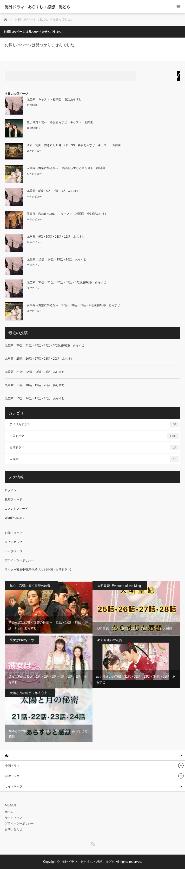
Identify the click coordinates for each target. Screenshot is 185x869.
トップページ (13, 551)
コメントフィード (16, 508)
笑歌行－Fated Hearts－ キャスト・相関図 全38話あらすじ (67, 213)
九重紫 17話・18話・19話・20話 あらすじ (35, 385)
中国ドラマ (93, 436)
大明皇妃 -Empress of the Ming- (119, 586)
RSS (92, 843)
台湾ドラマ (93, 447)
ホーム (9, 812)
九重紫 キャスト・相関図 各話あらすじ (54, 99)
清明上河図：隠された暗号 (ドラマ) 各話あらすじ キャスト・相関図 (75, 145)
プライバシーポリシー (19, 560)
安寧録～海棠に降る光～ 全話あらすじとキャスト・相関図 (67, 168)
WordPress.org (14, 517)
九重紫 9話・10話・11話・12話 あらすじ (56, 236)
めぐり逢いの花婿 (109, 640)
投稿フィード (13, 499)
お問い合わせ (13, 533)
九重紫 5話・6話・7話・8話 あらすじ (53, 191)
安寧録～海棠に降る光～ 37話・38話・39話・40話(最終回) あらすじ (73, 305)
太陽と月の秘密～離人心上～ (30, 693)
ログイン (10, 490)
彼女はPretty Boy (22, 640)
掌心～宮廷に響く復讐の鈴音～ (31, 586)
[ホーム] (92, 755)
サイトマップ (13, 542)
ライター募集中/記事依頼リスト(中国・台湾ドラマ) (38, 569)
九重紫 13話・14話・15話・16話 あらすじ (56, 259)
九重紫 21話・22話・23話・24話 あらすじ (35, 372)
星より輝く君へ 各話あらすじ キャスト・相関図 (60, 122)
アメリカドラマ (93, 424)
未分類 (93, 459)
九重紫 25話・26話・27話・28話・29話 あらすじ (39, 358)
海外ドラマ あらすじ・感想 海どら (37, 7)
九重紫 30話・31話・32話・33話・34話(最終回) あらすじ (66, 282)
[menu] (178, 6)
